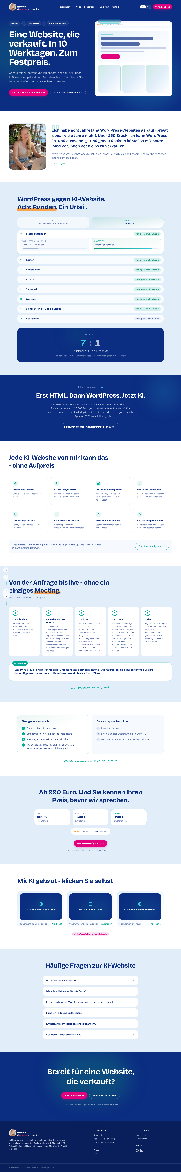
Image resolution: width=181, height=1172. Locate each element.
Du (148, 7)
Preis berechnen (72, 1095)
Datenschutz (141, 1139)
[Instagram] (5, 569)
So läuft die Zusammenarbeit (68, 92)
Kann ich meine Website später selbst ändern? (71, 1023)
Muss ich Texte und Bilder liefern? (64, 1013)
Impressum (141, 1135)
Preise (96, 1146)
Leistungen (65, 7)
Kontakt (97, 1153)
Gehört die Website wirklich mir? (63, 1034)
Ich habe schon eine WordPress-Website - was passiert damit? (79, 1002)
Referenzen (89, 7)
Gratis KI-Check (162, 7)
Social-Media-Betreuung (104, 1139)
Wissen (97, 1150)
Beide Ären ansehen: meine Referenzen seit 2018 (89, 426)
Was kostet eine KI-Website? (61, 980)
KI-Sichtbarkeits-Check (104, 1142)
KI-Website (98, 1135)
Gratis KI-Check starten (104, 1095)
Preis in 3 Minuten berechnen (27, 92)
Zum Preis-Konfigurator (150, 546)
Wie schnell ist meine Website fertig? (66, 991)
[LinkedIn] (5, 577)
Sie (143, 7)
